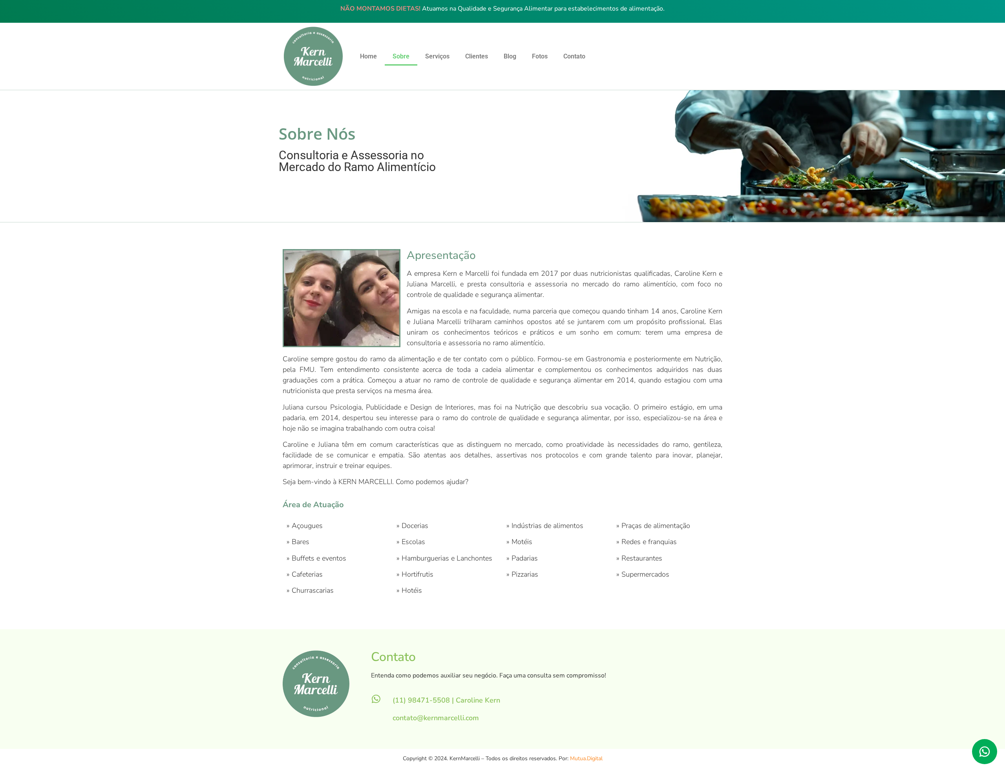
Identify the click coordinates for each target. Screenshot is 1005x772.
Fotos (540, 56)
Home (368, 56)
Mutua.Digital (586, 758)
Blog (510, 56)
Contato (574, 56)
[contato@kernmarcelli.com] (376, 716)
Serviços (437, 56)
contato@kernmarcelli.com (436, 718)
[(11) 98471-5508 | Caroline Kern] (376, 699)
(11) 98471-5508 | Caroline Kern (446, 700)
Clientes (476, 56)
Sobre (401, 56)
